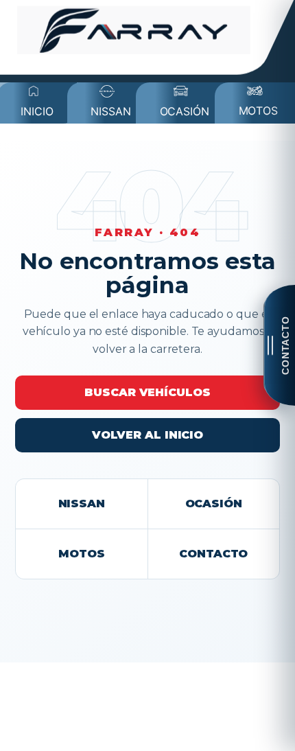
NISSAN (81, 503)
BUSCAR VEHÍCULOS (147, 392)
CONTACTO (213, 553)
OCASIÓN (213, 503)
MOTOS (81, 553)
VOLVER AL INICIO (147, 434)
